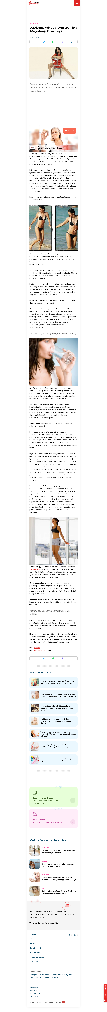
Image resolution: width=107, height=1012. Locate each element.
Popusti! (39, 978)
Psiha (31, 939)
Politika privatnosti (35, 996)
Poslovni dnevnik (44, 975)
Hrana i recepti (35, 948)
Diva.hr (54, 975)
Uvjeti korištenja (35, 993)
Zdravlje (32, 934)
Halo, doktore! (34, 952)
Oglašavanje (33, 987)
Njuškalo (69, 975)
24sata (31, 978)
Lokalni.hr (61, 975)
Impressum (33, 990)
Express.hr (54, 978)
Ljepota (32, 943)
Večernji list (33, 975)
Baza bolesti (34, 961)
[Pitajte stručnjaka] (105, 993)
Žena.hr (37, 648)
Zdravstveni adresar (37, 957)
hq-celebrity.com (40, 650)
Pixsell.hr (46, 978)
